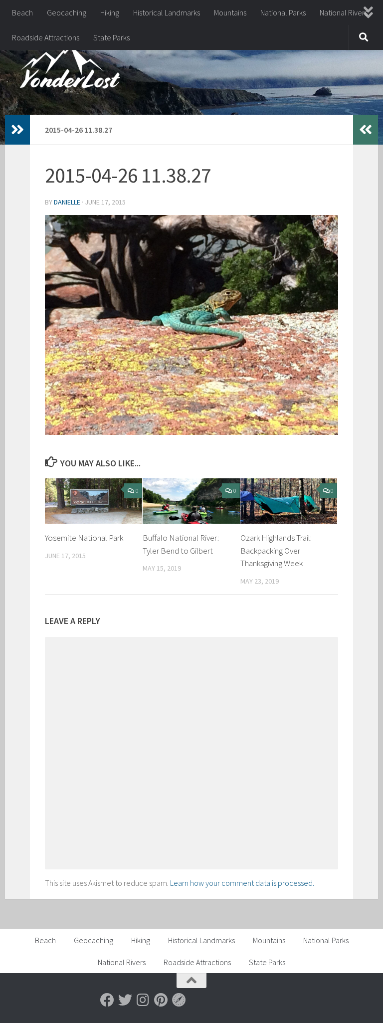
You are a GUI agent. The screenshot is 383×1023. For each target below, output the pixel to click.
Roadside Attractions (45, 37)
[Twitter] (125, 1000)
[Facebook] (107, 1000)
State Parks (111, 37)
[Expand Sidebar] (17, 130)
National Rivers (344, 12)
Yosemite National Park (84, 537)
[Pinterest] (161, 1000)
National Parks (283, 12)
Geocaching (66, 12)
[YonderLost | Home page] (70, 70)
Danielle (67, 202)
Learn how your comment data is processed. (242, 883)
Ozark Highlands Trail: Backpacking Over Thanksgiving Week (276, 550)
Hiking (109, 12)
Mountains (230, 12)
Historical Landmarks (166, 12)
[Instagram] (143, 1000)
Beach (22, 12)
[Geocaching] (179, 1000)
